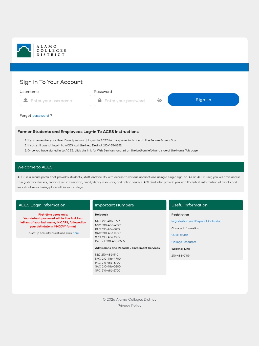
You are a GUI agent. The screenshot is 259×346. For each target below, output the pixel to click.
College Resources (184, 241)
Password (103, 91)
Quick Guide (179, 234)
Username (29, 91)
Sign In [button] (203, 99)
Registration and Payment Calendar (196, 221)
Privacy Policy (129, 305)
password (41, 115)
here (76, 233)
